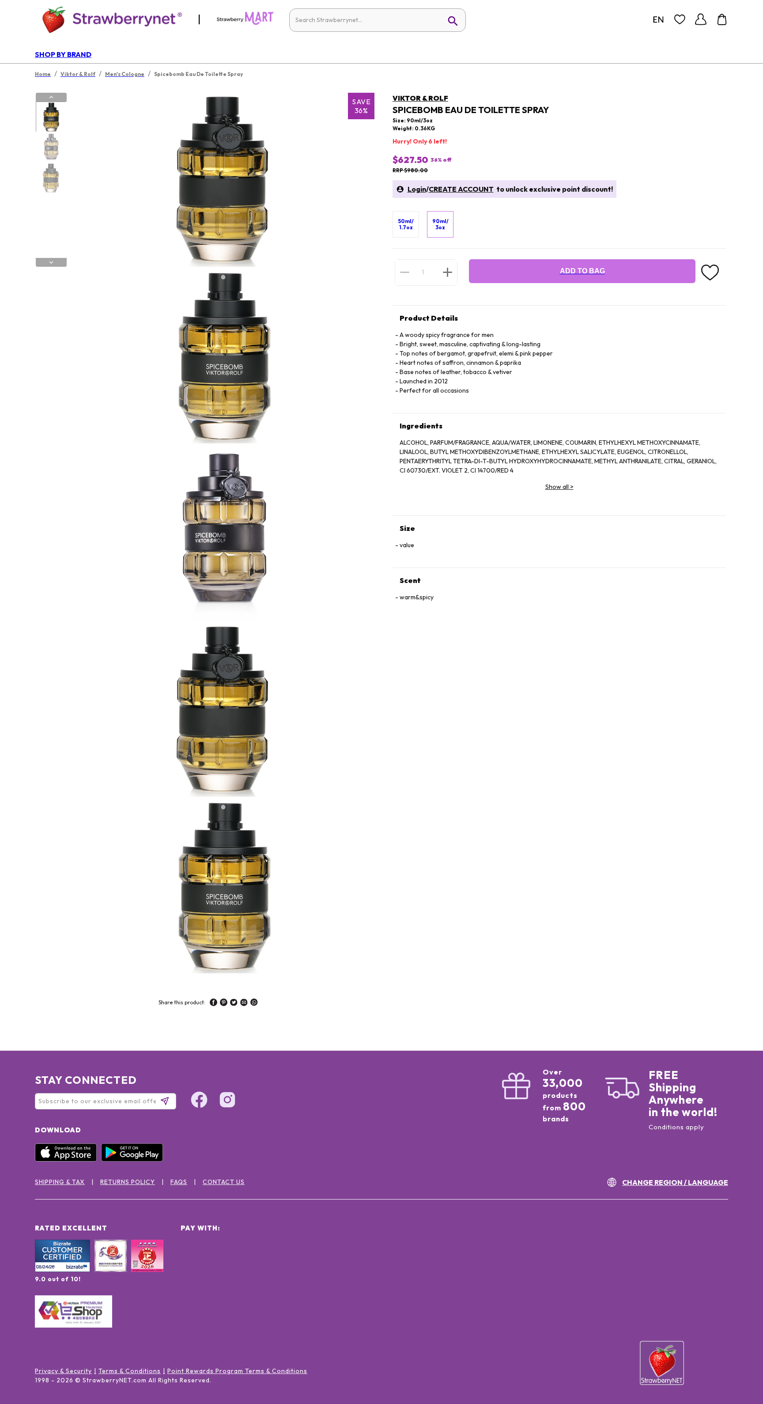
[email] (244, 1003)
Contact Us (224, 1182)
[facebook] (213, 1003)
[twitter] (234, 1003)
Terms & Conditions (129, 1371)
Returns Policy (127, 1182)
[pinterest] (223, 1003)
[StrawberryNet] (108, 19)
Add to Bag (582, 271)
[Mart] (245, 23)
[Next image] (51, 262)
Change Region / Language (675, 1182)
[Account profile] (701, 19)
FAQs (178, 1182)
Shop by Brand (63, 54)
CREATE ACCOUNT (461, 189)
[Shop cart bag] (722, 19)
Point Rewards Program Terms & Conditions (237, 1371)
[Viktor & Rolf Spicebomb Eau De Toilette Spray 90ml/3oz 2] (50, 147)
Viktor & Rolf (420, 98)
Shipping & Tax (60, 1182)
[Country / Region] (658, 19)
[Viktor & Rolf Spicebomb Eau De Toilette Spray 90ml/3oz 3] (50, 178)
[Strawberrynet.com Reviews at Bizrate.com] (62, 1270)
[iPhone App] (68, 1159)
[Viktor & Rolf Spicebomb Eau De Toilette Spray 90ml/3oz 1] (50, 117)
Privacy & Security (63, 1371)
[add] (447, 272)
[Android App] (134, 1159)
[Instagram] (227, 1101)
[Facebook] (199, 1101)
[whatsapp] (254, 1003)
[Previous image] (51, 97)
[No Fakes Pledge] (147, 1265)
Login (417, 189)
